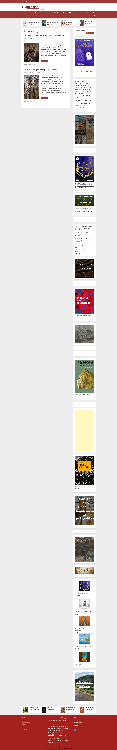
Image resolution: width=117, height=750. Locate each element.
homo (89, 91)
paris (65, 735)
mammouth (66, 728)
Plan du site (77, 717)
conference (77, 85)
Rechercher (90, 33)
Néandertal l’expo (70, 21)
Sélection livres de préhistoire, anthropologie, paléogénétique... (86, 128)
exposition (88, 87)
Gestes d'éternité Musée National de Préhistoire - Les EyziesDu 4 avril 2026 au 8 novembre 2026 (84, 71)
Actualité (23, 717)
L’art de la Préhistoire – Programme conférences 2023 (71, 708)
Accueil (23, 13)
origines (56, 732)
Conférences (31, 24)
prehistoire (77, 103)
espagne (57, 722)
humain (84, 93)
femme (76, 89)
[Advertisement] (84, 430)
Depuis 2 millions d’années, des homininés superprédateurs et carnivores (52, 708)
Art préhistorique (55, 13)
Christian (36, 40)
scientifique (89, 105)
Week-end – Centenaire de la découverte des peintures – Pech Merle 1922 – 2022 (33, 708)
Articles (37, 13)
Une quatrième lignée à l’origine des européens (41, 70)
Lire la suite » (45, 61)
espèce (81, 87)
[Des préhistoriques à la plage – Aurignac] (84, 639)
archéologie (79, 83)
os (83, 98)
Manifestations (31, 711)
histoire (76, 91)
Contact (76, 719)
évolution (81, 107)
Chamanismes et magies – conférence (33, 21)
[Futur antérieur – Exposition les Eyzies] (84, 604)
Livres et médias (91, 13)
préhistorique (78, 105)
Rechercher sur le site (80, 30)
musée (80, 96)
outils (85, 98)
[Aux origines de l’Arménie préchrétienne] (84, 621)
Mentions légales (78, 722)
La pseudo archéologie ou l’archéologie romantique (51, 21)
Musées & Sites (81, 13)
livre (90, 93)
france (80, 89)
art (84, 83)
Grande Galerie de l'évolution (84, 547)
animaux (79, 81)
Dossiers (29, 13)
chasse (87, 83)
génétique (89, 89)
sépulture (76, 107)
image (88, 93)
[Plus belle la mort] (84, 657)
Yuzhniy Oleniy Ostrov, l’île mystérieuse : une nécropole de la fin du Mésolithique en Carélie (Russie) (90, 708)
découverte (77, 87)
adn (76, 81)
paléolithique (80, 100)
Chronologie (44, 13)
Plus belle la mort (79, 664)
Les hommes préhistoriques (68, 13)
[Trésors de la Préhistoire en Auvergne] (84, 586)
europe (84, 87)
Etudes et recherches (30, 64)
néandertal (86, 96)
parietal (88, 100)
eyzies (54, 724)
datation (89, 85)
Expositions (69, 23)
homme (85, 91)
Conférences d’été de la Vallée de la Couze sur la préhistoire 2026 (90, 21)
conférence (84, 85)
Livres (22, 727)
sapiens (84, 105)
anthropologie (83, 81)
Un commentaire (43, 41)
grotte (84, 89)
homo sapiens (79, 93)
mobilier (76, 95)
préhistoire (85, 103)
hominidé (80, 91)
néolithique (78, 98)
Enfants (24, 15)
